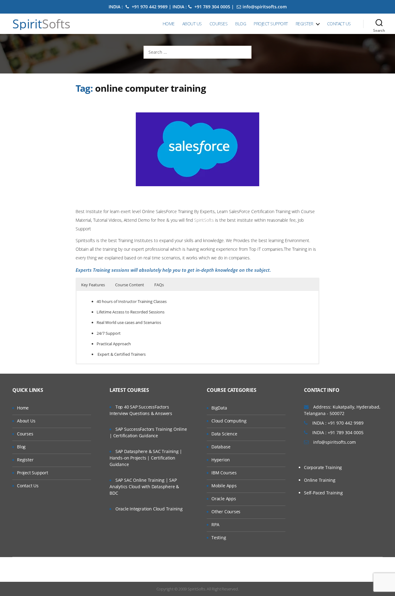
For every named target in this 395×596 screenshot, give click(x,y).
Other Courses (225, 511)
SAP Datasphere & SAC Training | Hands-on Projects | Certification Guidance (146, 457)
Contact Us (339, 24)
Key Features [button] (93, 285)
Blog (240, 24)
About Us (192, 24)
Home (169, 24)
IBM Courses (224, 473)
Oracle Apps (223, 499)
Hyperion (220, 460)
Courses (219, 24)
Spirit (41, 24)
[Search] (379, 23)
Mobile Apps (224, 486)
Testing (218, 537)
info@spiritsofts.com (265, 7)
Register (304, 24)
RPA (215, 524)
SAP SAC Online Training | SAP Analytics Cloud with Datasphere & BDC (144, 486)
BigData (219, 408)
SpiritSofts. (197, 589)
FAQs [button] (159, 285)
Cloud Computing (229, 421)
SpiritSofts (204, 220)
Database (220, 447)
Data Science (224, 434)
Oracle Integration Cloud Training (149, 509)
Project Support (271, 24)
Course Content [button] (129, 285)
